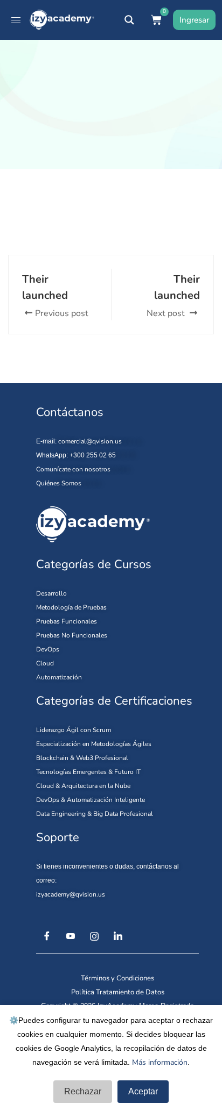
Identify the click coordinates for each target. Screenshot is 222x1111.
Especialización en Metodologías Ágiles (93, 744)
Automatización (59, 677)
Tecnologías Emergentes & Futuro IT (88, 772)
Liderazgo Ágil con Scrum (73, 730)
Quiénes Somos (58, 483)
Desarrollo (51, 593)
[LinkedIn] (118, 936)
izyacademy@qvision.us (70, 894)
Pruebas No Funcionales (71, 635)
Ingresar (194, 20)
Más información (160, 1062)
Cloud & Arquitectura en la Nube (83, 786)
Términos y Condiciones (117, 978)
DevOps (47, 649)
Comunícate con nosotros (73, 469)
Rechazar (82, 1091)
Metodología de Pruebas (71, 607)
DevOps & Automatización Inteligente (90, 799)
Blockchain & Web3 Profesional (82, 758)
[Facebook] (47, 936)
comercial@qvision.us (90, 441)
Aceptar (143, 1091)
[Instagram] (94, 936)
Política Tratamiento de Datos (117, 992)
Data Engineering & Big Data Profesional (94, 813)
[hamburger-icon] (15, 20)
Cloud (45, 663)
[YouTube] (71, 936)
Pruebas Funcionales (66, 621)
